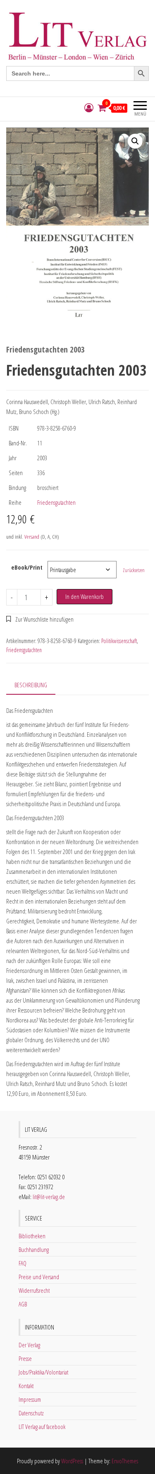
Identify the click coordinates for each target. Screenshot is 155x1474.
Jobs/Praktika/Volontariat (43, 1372)
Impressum (30, 1399)
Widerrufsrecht (34, 1290)
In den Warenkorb (84, 596)
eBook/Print (27, 567)
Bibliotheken (32, 1236)
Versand (31, 536)
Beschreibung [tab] (30, 685)
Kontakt (26, 1386)
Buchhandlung (34, 1249)
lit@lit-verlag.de (49, 1196)
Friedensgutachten (56, 502)
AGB (23, 1304)
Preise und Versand (39, 1277)
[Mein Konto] (88, 108)
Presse (25, 1358)
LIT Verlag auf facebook (42, 1426)
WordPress (72, 1461)
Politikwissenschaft (119, 641)
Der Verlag (29, 1345)
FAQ (22, 1263)
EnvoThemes (125, 1461)
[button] (135, 141)
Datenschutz (31, 1413)
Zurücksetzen (134, 570)
